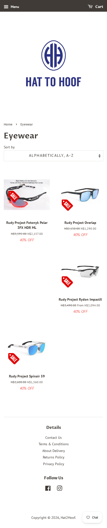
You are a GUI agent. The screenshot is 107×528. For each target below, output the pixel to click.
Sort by (9, 147)
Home (8, 124)
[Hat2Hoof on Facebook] (48, 489)
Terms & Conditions (54, 444)
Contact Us (53, 437)
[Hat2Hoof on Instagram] (59, 489)
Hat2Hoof (68, 517)
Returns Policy (53, 457)
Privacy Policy (53, 464)
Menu (14, 6)
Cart (99, 6)
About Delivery (53, 450)
